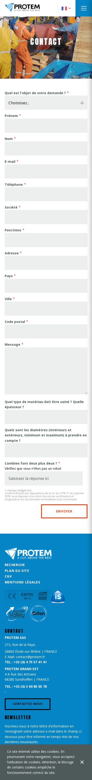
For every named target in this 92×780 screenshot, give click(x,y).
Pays (9, 276)
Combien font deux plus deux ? (31, 463)
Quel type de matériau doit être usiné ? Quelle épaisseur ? (44, 404)
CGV (8, 576)
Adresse (12, 253)
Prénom (11, 115)
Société (11, 207)
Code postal (15, 321)
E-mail (10, 161)
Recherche (15, 565)
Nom (9, 138)
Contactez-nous (28, 704)
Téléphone (14, 184)
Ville (8, 299)
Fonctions (13, 230)
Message (12, 344)
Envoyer (64, 511)
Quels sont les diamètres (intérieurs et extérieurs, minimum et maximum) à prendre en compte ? (46, 435)
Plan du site (17, 570)
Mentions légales (22, 582)
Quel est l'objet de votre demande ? (35, 93)
